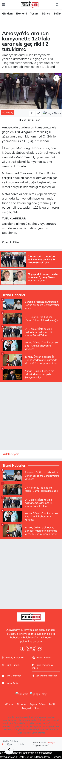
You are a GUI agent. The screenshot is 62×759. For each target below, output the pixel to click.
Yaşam (34, 13)
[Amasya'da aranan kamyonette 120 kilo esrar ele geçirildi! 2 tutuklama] (31, 91)
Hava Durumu (43, 657)
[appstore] (22, 694)
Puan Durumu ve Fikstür (43, 666)
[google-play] (38, 694)
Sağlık (57, 13)
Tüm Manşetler (13, 675)
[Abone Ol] (52, 112)
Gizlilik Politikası (10, 741)
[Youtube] (39, 648)
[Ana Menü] (3, 4)
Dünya (46, 13)
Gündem (7, 13)
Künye (9, 744)
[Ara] (57, 5)
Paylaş (9, 112)
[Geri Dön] (9, 749)
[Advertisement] (31, 416)
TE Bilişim (50, 742)
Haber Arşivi (12, 683)
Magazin (27, 708)
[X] (28, 648)
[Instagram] (33, 648)
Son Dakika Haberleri (46, 675)
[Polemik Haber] (29, 4)
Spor (37, 708)
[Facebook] (22, 648)
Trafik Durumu (12, 664)
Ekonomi (21, 13)
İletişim (21, 744)
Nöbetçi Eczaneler (15, 657)
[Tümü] (58, 454)
